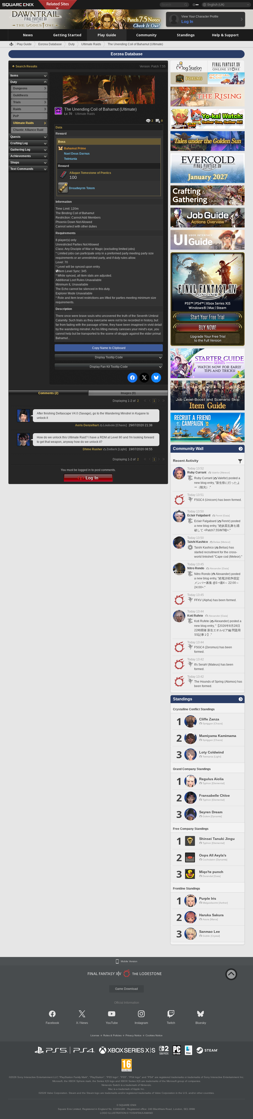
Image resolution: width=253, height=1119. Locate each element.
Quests (15, 137)
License (94, 1035)
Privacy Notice (134, 1035)
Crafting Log (19, 143)
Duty (13, 82)
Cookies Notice (154, 1035)
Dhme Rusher (92, 449)
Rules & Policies (112, 1035)
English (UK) (216, 4)
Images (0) (128, 393)
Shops (14, 162)
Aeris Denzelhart (87, 425)
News (84, 1023)
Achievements (20, 156)
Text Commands (21, 169)
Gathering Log (20, 149)
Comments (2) (48, 393)
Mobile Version (129, 961)
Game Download (126, 989)
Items (14, 75)
